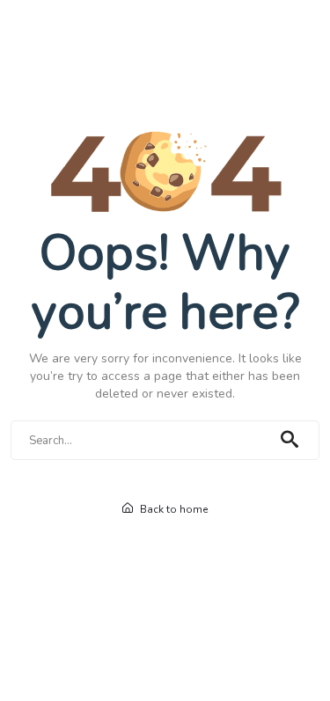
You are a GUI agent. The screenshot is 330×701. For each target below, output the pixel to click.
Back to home (172, 509)
